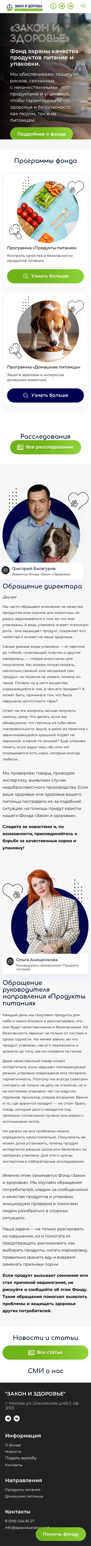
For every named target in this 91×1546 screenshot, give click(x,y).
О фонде (13, 1445)
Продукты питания (22, 1489)
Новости (13, 1451)
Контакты (13, 1465)
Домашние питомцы (24, 1496)
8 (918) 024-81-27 (19, 1521)
